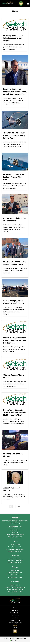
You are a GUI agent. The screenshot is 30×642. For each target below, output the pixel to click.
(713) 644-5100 (17, 551)
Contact (15, 628)
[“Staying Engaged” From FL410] (15, 374)
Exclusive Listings (15, 620)
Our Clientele (15, 615)
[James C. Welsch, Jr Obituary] (15, 487)
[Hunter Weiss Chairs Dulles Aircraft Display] (15, 215)
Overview (15, 610)
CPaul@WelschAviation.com (15, 560)
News (15, 625)
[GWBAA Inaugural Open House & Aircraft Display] (15, 299)
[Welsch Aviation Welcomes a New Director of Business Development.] (15, 338)
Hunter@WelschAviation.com (15, 534)
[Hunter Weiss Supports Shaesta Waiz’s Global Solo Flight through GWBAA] (15, 410)
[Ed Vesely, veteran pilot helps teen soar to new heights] (15, 36)
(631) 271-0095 (17, 592)
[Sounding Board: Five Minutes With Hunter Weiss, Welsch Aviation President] (15, 82)
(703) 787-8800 (17, 537)
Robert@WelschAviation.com (15, 575)
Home (15, 608)
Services (15, 618)
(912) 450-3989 (17, 577)
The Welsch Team (15, 613)
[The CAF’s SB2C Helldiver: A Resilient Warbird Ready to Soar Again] (15, 131)
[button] (15, 631)
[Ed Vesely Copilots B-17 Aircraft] (15, 449)
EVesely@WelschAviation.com (15, 549)
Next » (18, 506)
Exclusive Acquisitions (15, 623)
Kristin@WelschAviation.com (15, 589)
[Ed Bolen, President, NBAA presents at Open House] (15, 257)
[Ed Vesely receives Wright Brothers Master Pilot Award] (15, 173)
